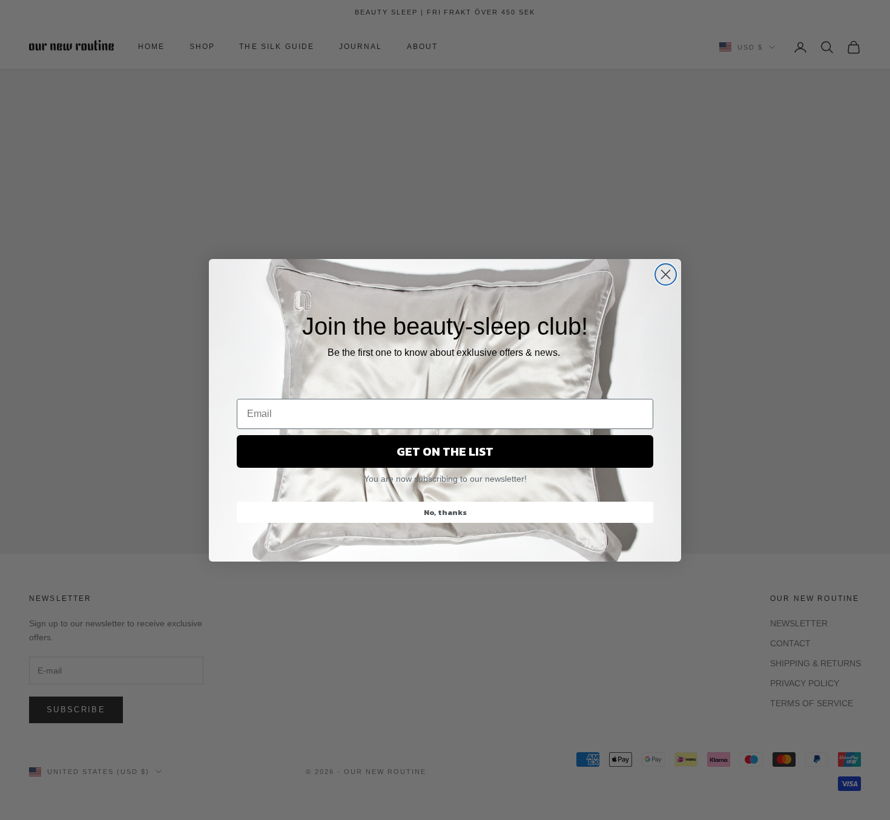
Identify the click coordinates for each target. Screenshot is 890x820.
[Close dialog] (665, 274)
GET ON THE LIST (445, 451)
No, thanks (445, 512)
